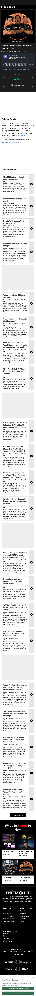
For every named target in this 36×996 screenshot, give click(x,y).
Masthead (23, 913)
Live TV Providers (8, 916)
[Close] (34, 977)
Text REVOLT (7, 938)
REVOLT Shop (7, 941)
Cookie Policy (14, 985)
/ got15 (22, 135)
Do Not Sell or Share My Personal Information (18, 988)
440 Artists (6, 924)
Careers (22, 921)
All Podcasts (7, 913)
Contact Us (6, 936)
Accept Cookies (18, 993)
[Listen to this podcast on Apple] (18, 85)
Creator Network (8, 921)
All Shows (6, 911)
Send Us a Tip (24, 916)
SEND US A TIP (18, 954)
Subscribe (6, 933)
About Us (23, 911)
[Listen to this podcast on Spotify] (18, 78)
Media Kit (23, 919)
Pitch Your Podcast (9, 919)
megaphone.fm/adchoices (11, 142)
